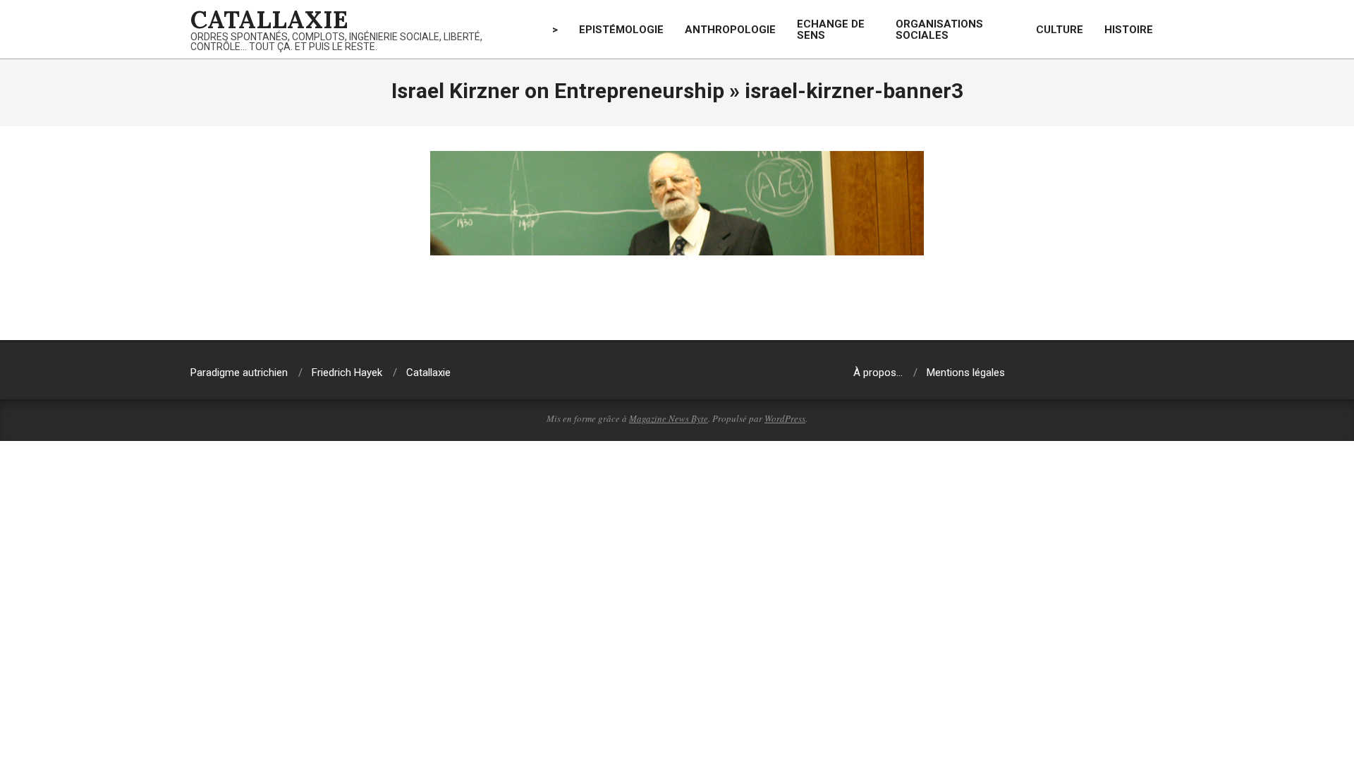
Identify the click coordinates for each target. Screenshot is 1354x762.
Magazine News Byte (668, 418)
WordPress (784, 418)
